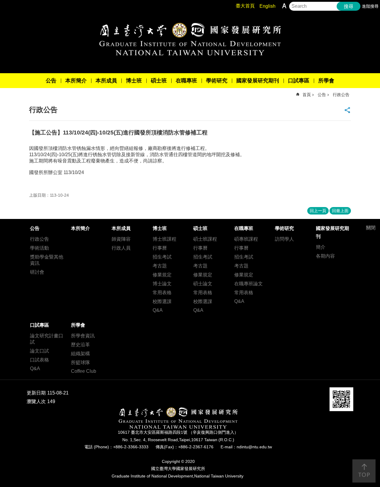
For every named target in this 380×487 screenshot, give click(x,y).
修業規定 (162, 274)
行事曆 (160, 247)
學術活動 (39, 247)
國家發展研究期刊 (257, 81)
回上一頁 (318, 210)
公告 (51, 81)
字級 (284, 5)
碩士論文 (202, 283)
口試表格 (39, 359)
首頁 (307, 94)
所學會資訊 (83, 335)
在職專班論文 (248, 283)
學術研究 (216, 81)
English (267, 6)
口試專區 (298, 81)
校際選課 (162, 301)
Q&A (158, 310)
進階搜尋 (370, 6)
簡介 (320, 247)
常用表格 (162, 292)
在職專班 (186, 81)
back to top (364, 471)
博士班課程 (164, 239)
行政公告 (341, 94)
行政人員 (121, 247)
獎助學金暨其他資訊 (46, 260)
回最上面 (340, 210)
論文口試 (39, 350)
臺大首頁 (245, 5)
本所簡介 (76, 81)
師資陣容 (121, 239)
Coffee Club (83, 371)
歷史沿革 (80, 344)
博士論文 (162, 283)
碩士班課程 (205, 239)
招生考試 (162, 256)
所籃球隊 (80, 362)
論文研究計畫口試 (46, 338)
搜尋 (348, 6)
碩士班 (159, 81)
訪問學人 (284, 239)
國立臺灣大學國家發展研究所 (190, 39)
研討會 (37, 272)
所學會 (326, 81)
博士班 (134, 81)
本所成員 (106, 81)
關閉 (371, 227)
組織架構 (80, 353)
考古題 (160, 265)
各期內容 (325, 256)
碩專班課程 (246, 239)
